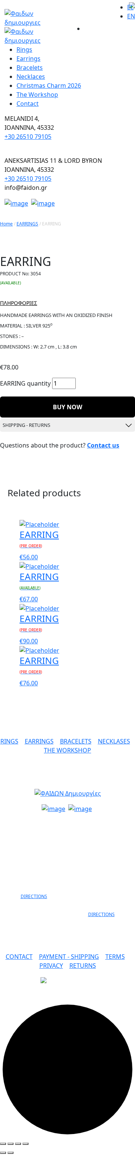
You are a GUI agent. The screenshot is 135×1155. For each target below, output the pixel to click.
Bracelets (29, 67)
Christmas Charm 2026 (48, 85)
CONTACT (19, 956)
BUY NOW (67, 407)
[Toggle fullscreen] (18, 1144)
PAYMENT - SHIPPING (69, 956)
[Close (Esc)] (3, 1144)
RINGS (9, 741)
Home (6, 224)
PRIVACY (51, 965)
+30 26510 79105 (27, 136)
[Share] (11, 1144)
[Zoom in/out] (25, 1144)
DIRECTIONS (34, 896)
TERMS (115, 956)
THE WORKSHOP (67, 750)
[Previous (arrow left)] (3, 1153)
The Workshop (37, 94)
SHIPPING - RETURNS (26, 425)
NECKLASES (114, 741)
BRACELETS (76, 741)
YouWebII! (116, 997)
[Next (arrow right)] (11, 1153)
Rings (24, 49)
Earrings (28, 58)
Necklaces (30, 76)
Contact (27, 103)
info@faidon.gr (67, 823)
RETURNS (82, 965)
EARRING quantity (25, 383)
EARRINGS (27, 224)
